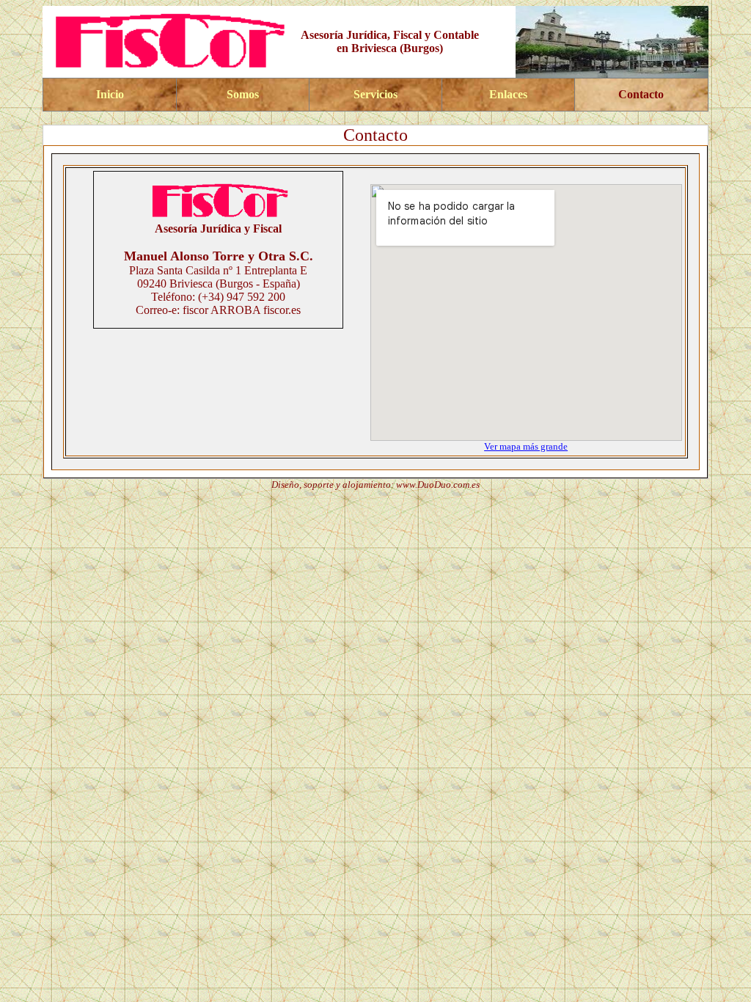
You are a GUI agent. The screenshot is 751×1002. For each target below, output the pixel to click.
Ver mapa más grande (526, 446)
